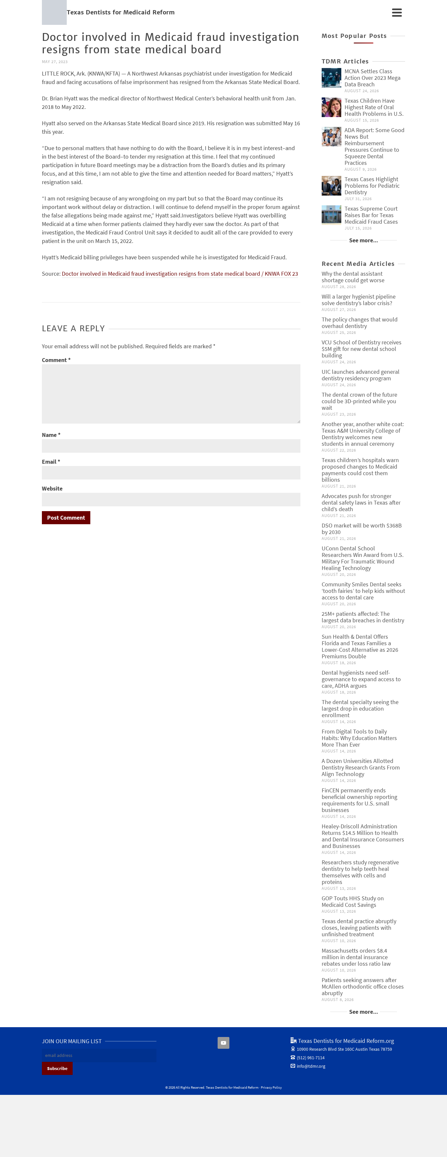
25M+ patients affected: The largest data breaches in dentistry (363, 617)
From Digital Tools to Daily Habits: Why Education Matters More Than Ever (359, 738)
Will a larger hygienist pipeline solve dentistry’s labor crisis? (359, 300)
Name (51, 435)
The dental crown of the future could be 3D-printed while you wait (359, 401)
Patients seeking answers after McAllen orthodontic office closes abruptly (363, 986)
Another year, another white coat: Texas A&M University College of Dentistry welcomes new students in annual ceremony (363, 433)
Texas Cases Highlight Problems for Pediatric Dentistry (372, 185)
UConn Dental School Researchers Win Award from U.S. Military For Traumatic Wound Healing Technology (362, 558)
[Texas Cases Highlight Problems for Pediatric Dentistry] (331, 186)
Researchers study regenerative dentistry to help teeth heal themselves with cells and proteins (360, 872)
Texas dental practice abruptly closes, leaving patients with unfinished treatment (359, 927)
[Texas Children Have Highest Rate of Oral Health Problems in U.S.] (331, 107)
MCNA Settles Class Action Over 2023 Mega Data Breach (373, 77)
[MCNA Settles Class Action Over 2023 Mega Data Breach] (331, 78)
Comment (56, 360)
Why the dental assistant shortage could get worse (353, 277)
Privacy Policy (271, 1087)
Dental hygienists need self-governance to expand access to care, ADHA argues (361, 679)
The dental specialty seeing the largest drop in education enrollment (360, 708)
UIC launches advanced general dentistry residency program (361, 375)
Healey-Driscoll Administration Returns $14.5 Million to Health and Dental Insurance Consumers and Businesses (363, 836)
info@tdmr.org (311, 1066)
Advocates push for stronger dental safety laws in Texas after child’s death (361, 502)
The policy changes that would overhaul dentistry (360, 323)
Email (51, 461)
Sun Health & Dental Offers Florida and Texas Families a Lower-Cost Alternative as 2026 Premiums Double (360, 646)
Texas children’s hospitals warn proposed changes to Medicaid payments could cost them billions (360, 469)
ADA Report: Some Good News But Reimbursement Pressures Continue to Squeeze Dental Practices (374, 146)
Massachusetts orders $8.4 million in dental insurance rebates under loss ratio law (356, 957)
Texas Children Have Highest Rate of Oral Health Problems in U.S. (374, 107)
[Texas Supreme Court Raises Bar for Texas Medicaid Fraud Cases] (331, 215)
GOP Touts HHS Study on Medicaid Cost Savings (353, 901)
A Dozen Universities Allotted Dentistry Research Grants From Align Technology (361, 767)
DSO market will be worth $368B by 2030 (362, 529)
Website (52, 488)
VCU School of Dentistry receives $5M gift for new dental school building (362, 348)
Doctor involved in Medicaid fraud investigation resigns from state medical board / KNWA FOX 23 (180, 273)
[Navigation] (397, 12)
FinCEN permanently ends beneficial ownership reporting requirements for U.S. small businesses (359, 800)
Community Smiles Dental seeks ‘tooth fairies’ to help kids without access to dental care (363, 590)
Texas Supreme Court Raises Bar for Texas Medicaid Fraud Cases (371, 215)
